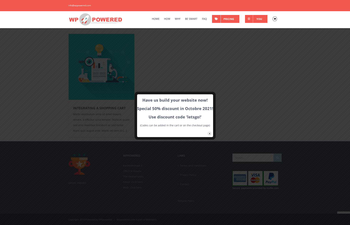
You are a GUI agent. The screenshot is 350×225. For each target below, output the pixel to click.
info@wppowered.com (79, 5)
